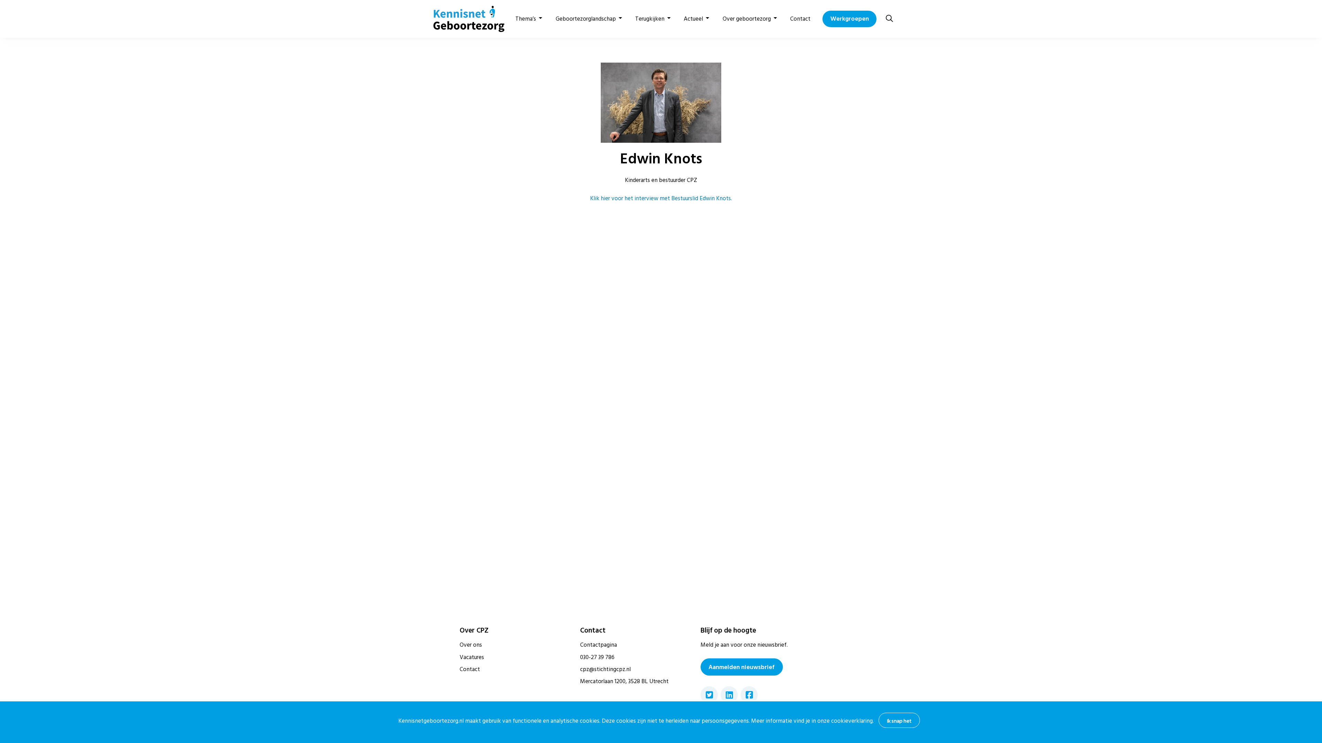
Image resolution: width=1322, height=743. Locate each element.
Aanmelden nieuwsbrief (742, 667)
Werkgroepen (849, 19)
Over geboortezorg (747, 19)
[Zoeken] (889, 18)
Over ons (471, 645)
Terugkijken (649, 19)
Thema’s (525, 19)
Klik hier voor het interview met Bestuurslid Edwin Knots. (661, 198)
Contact (800, 19)
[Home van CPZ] (464, 19)
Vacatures (472, 657)
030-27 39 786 (597, 657)
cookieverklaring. (852, 721)
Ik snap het (899, 721)
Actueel (693, 19)
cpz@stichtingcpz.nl (605, 669)
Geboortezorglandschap (586, 19)
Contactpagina (598, 645)
